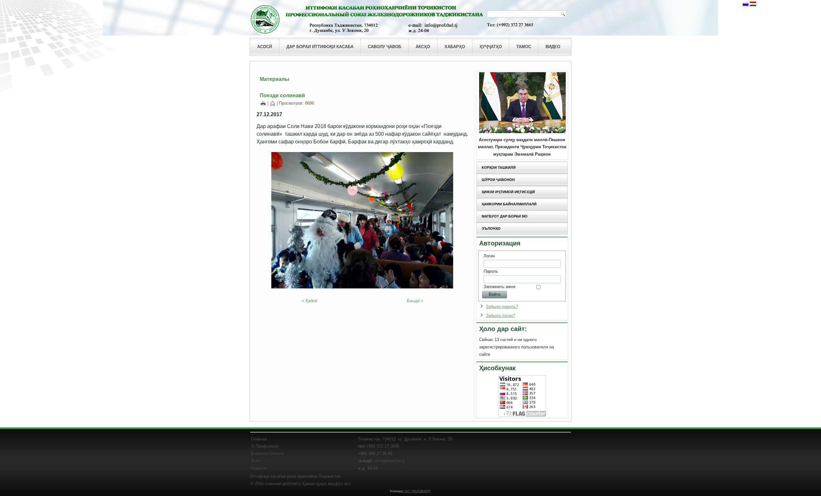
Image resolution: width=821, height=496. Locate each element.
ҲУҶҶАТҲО (490, 46)
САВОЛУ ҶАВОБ (384, 46)
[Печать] (263, 103)
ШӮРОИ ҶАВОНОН (498, 180)
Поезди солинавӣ (282, 95)
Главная (259, 439)
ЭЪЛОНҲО (491, 228)
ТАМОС (523, 46)
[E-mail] (272, 103)
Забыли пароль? (502, 306)
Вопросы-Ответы (267, 453)
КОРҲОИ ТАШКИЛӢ (499, 167)
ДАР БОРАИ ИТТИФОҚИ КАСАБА (319, 46)
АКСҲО (423, 46)
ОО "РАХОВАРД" (417, 491)
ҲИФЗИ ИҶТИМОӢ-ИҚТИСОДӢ (508, 192)
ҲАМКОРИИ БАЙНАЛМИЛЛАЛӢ (509, 204)
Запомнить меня (499, 286)
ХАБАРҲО (454, 46)
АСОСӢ (264, 46)
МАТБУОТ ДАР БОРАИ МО (505, 216)
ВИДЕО (553, 46)
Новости (259, 468)
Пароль (491, 271)
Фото (256, 460)
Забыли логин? (500, 315)
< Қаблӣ (309, 300)
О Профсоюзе (264, 446)
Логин (489, 255)
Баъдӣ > (415, 300)
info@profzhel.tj (389, 460)
